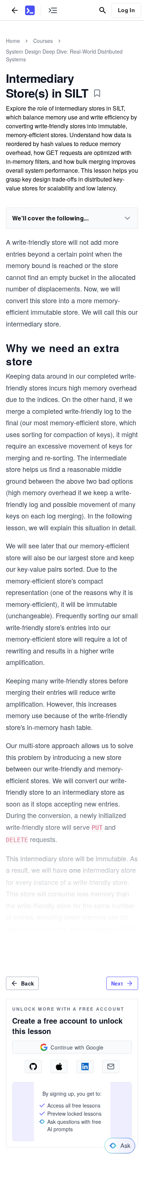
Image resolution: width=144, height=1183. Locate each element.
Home (13, 40)
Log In (126, 10)
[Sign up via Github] (33, 1066)
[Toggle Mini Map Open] (53, 10)
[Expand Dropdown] (127, 218)
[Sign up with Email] (110, 1066)
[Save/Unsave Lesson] (97, 93)
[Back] (15, 10)
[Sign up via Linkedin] (84, 1066)
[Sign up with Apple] (59, 1066)
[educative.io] (30, 10)
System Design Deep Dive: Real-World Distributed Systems (64, 55)
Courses (43, 40)
